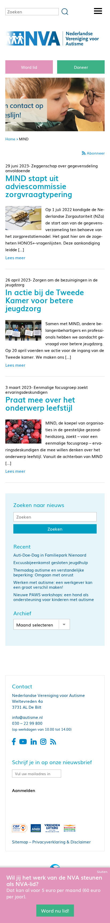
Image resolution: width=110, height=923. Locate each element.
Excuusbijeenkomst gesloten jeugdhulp (50, 562)
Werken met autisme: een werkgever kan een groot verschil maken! (52, 584)
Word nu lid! (55, 910)
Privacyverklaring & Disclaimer (61, 842)
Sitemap (20, 842)
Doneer (81, 67)
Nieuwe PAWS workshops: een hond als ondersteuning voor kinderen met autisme (53, 596)
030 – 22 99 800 (27, 723)
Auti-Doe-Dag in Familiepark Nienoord (49, 555)
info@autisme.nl (27, 717)
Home (10, 138)
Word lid (29, 67)
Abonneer (96, 153)
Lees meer (15, 257)
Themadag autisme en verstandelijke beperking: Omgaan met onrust (48, 572)
